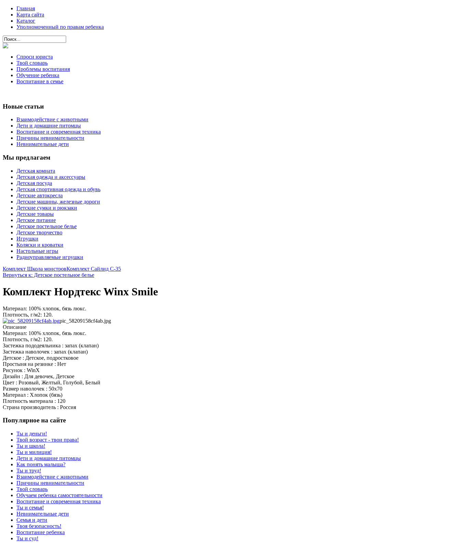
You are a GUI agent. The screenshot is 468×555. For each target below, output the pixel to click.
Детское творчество (39, 232)
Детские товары (35, 214)
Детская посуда (34, 183)
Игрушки (27, 239)
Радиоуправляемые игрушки (49, 257)
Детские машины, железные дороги (58, 202)
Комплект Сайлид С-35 (93, 269)
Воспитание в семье (39, 81)
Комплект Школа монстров (34, 269)
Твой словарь (32, 63)
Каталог (25, 21)
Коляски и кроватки (39, 245)
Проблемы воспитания (43, 69)
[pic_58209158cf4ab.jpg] (31, 321)
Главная (25, 8)
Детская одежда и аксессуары (50, 177)
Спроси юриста (34, 57)
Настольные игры (37, 251)
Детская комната (35, 171)
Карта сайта (30, 14)
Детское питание (36, 220)
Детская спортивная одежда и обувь (58, 189)
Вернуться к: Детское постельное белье (48, 275)
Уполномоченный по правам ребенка (60, 27)
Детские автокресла (39, 195)
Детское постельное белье (46, 226)
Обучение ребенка (37, 75)
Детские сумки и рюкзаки (46, 208)
